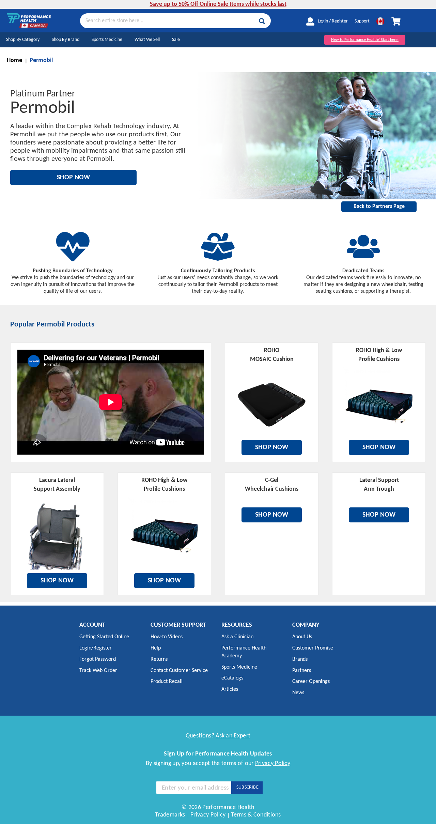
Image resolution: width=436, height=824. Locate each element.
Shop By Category (23, 39)
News (298, 693)
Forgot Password (97, 659)
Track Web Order (98, 670)
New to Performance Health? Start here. (365, 40)
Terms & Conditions (256, 815)
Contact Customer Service (179, 670)
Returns (159, 659)
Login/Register (95, 648)
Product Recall (167, 681)
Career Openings (311, 681)
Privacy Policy (272, 763)
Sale (176, 39)
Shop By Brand (65, 39)
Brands (300, 659)
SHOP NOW (73, 177)
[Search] (262, 21)
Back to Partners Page (379, 206)
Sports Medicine (107, 39)
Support (362, 21)
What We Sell (147, 39)
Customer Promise (312, 648)
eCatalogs (232, 678)
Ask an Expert (233, 736)
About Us (302, 637)
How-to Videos (167, 637)
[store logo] (29, 20)
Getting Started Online (104, 637)
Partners (301, 670)
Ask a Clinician (237, 637)
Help (156, 648)
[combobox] (175, 20)
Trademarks (170, 815)
